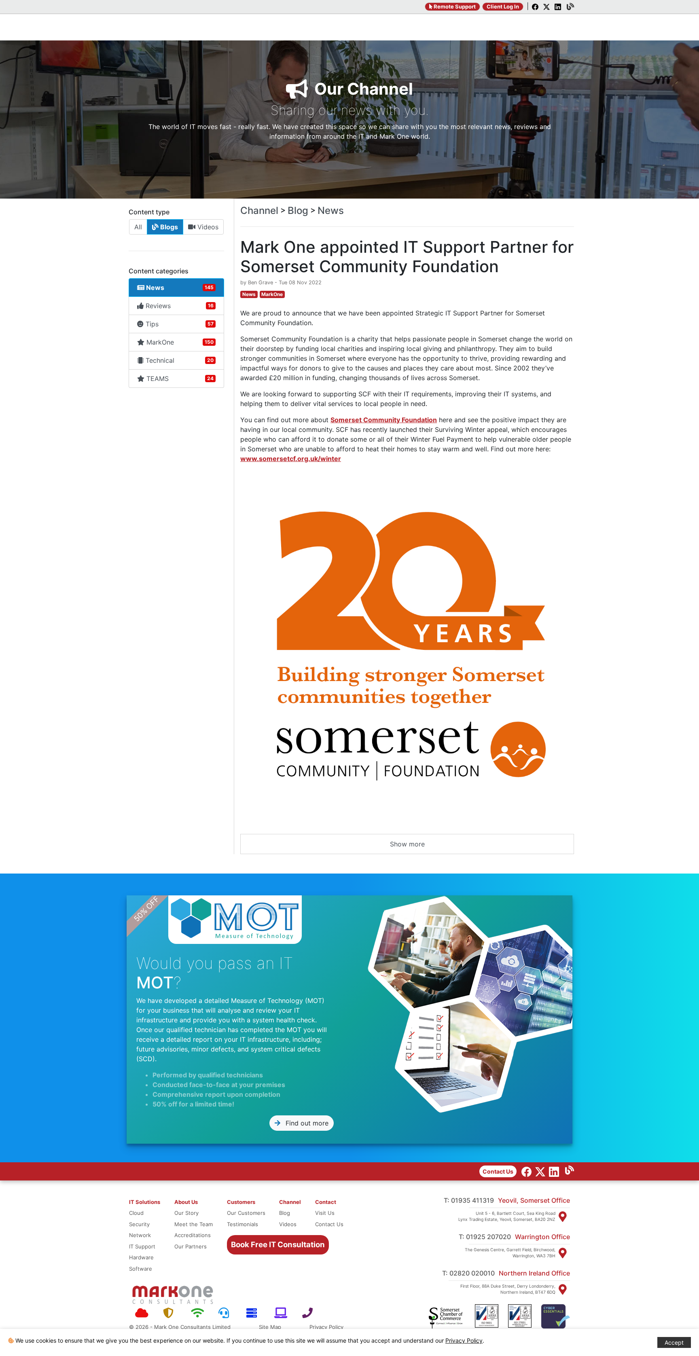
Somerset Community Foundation (383, 420)
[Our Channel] (567, 1171)
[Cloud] (143, 1313)
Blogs (168, 227)
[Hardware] (254, 1313)
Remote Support (454, 6)
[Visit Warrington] (562, 1252)
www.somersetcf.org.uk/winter (290, 459)
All (138, 227)
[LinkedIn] (557, 7)
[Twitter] (545, 7)
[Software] (282, 1313)
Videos (206, 227)
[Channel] (568, 7)
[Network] (199, 1313)
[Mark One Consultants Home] (172, 1294)
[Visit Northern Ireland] (562, 1289)
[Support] (226, 1313)
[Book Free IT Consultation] (246, 1231)
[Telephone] (310, 1313)
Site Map (270, 1327)
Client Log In (503, 6)
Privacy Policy (326, 1327)
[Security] (171, 1313)
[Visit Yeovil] (562, 1216)
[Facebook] (534, 7)
